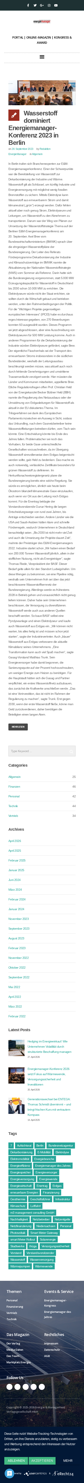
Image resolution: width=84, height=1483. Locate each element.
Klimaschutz (17, 1206)
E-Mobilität (43, 1152)
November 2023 (18, 919)
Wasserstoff (17, 1259)
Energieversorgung (22, 1179)
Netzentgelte (62, 1219)
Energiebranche (44, 1159)
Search (71, 750)
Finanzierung (51, 1192)
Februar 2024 (17, 899)
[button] (42, 57)
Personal (13, 796)
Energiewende (48, 1179)
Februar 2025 (17, 860)
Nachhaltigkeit (19, 1219)
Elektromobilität (19, 1159)
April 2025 (14, 850)
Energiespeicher (20, 1172)
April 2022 (14, 996)
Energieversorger (46, 1172)
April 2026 (14, 841)
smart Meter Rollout (22, 1239)
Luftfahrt (35, 1206)
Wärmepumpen (20, 1266)
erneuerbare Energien (24, 1192)
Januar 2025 (16, 870)
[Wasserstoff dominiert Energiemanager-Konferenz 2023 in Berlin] (42, 92)
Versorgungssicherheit (55, 1246)
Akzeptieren (42, 1461)
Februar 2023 (17, 948)
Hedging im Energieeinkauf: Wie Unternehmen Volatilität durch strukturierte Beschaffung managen (49, 1046)
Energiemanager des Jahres (53, 1165)
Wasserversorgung (41, 1259)
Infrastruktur (62, 1199)
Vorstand (15, 1253)
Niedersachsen (45, 1226)
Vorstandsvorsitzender (40, 1253)
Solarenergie (48, 1239)
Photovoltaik (17, 1232)
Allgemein (37, 154)
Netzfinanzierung (20, 1226)
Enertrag (42, 1185)
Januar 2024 (16, 909)
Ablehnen (16, 1461)
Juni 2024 (14, 880)
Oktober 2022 (17, 967)
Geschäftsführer (40, 1199)
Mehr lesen (18, 726)
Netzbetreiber (41, 1219)
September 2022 (19, 977)
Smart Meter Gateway (44, 1232)
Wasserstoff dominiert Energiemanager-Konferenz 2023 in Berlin (33, 128)
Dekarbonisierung (21, 1152)
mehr (68, 1461)
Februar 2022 (17, 1016)
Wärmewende (44, 1266)
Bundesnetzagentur (60, 1145)
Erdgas (57, 1185)
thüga (32, 1246)
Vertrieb (13, 815)
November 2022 (18, 958)
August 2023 (16, 938)
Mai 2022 (14, 987)
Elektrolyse (62, 1152)
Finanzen (14, 786)
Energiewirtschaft (21, 1185)
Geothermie (17, 1199)
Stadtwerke (17, 1246)
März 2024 (15, 889)
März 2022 (15, 1006)
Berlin (39, 1145)
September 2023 (19, 928)
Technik (13, 806)
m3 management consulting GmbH (32, 1212)
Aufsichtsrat (24, 1145)
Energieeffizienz (20, 1165)
